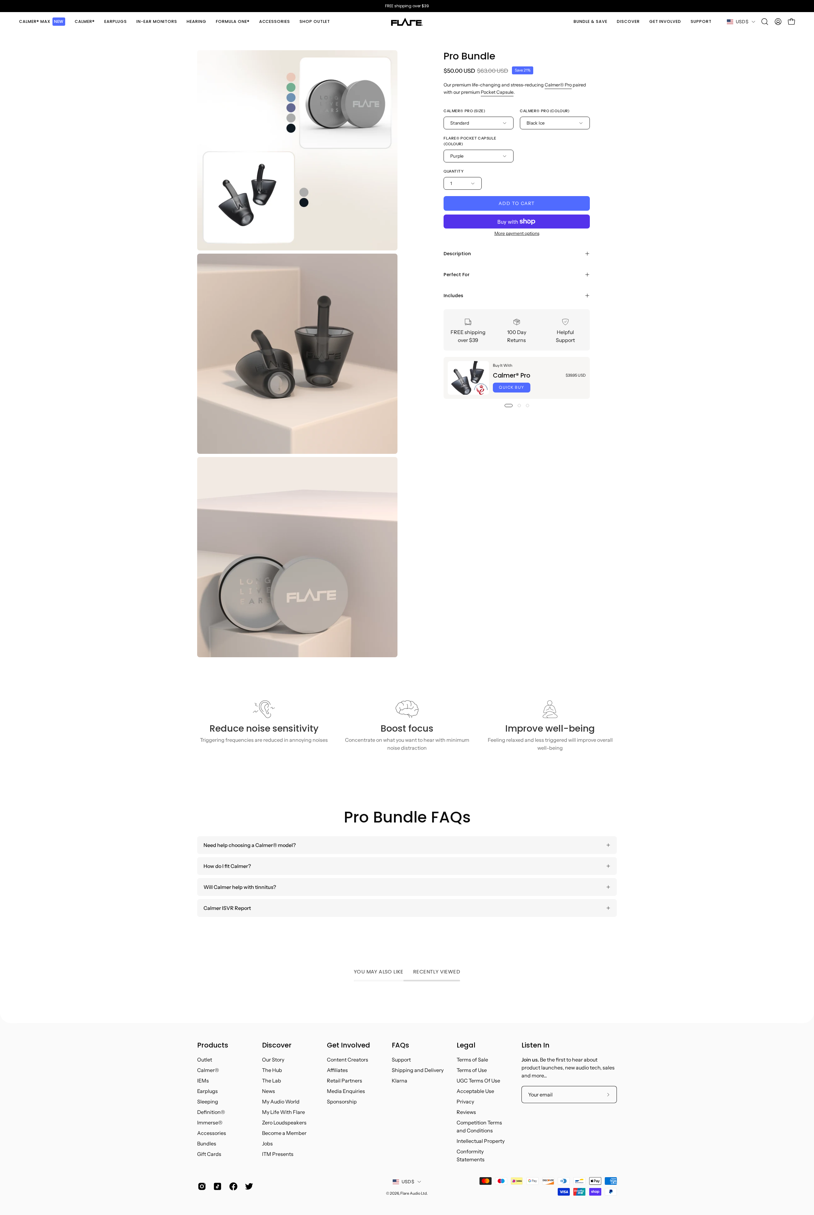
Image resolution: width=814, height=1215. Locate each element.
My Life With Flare (283, 1112)
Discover (277, 1045)
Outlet (204, 1059)
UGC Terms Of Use (478, 1080)
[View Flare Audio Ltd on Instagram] (200, 1186)
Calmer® (208, 1070)
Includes (453, 295)
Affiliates (337, 1070)
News (268, 1091)
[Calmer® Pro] (468, 378)
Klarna (399, 1080)
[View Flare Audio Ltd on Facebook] (232, 1186)
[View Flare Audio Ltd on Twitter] (248, 1186)
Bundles (206, 1143)
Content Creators (347, 1059)
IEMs (203, 1080)
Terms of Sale (472, 1059)
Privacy (465, 1101)
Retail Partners (344, 1080)
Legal (466, 1045)
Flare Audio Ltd (413, 1193)
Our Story (273, 1059)
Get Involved (348, 1045)
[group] (407, 6)
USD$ (742, 21)
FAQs (400, 1045)
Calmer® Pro (558, 85)
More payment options (516, 233)
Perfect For (457, 274)
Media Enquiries (346, 1091)
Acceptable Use (475, 1091)
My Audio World (281, 1101)
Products (212, 1045)
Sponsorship (342, 1101)
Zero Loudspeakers (284, 1122)
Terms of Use (472, 1070)
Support (401, 1059)
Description (457, 253)
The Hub (272, 1070)
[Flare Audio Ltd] (407, 22)
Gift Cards (209, 1154)
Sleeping (207, 1101)
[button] (85, 21)
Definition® (211, 1112)
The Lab (271, 1080)
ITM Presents (277, 1154)
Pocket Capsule (497, 92)
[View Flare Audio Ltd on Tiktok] (216, 1186)
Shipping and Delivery (418, 1070)
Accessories (211, 1133)
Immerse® (210, 1122)
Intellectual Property (481, 1141)
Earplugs (207, 1091)
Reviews (466, 1112)
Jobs (267, 1143)
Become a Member (284, 1133)
